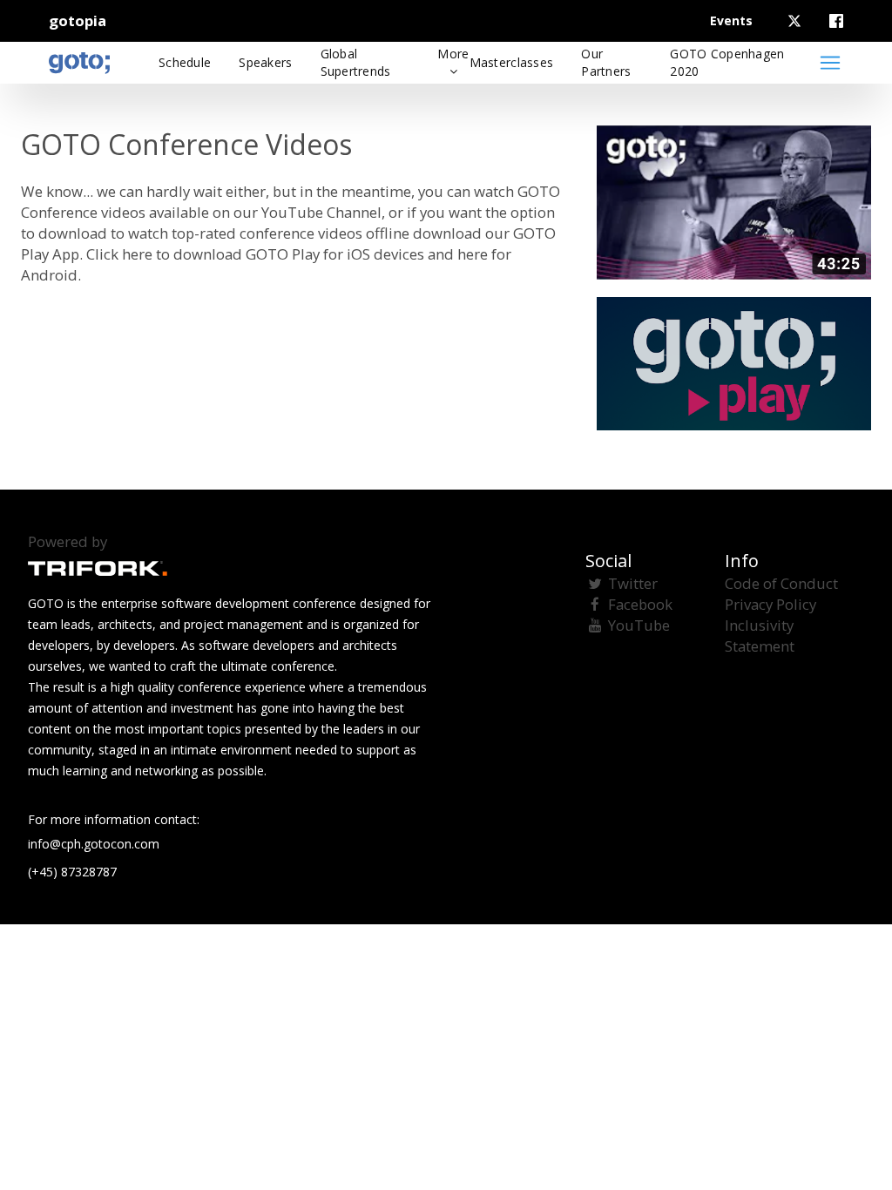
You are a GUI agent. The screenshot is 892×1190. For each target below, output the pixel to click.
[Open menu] (830, 62)
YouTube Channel (321, 212)
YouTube (639, 625)
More (453, 53)
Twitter (633, 583)
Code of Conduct (781, 583)
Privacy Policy (770, 604)
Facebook (640, 604)
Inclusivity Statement (759, 635)
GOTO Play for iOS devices (335, 254)
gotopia (77, 20)
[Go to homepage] (79, 62)
